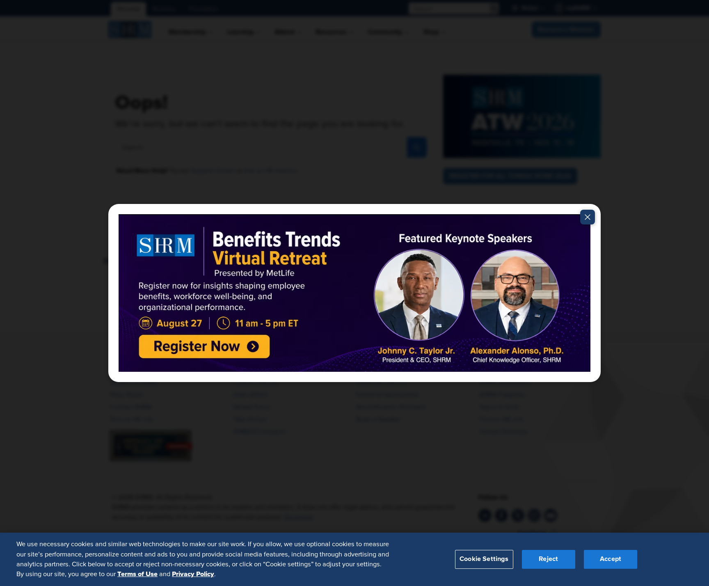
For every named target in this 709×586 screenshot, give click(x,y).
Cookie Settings (484, 559)
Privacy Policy (193, 574)
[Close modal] (587, 217)
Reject (548, 559)
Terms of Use (137, 574)
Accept (610, 559)
